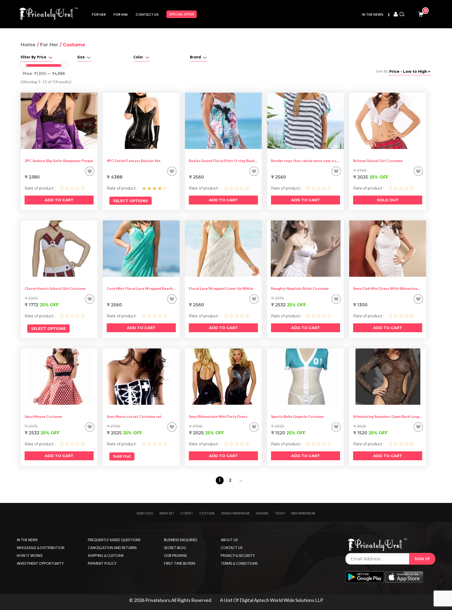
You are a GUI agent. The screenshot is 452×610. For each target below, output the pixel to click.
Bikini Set (167, 513)
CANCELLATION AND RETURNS (112, 548)
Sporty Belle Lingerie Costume (297, 416)
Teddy (280, 513)
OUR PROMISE (175, 555)
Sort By (382, 71)
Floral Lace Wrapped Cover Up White (221, 288)
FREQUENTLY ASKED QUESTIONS (114, 540)
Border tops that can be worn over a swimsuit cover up (305, 160)
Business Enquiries (180, 540)
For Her (99, 14)
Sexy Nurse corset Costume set (134, 416)
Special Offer (181, 14)
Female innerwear (235, 513)
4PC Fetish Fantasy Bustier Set (134, 160)
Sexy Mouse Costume (43, 416)
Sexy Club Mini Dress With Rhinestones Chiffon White (387, 288)
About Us (229, 540)
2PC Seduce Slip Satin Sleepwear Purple (59, 160)
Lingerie (262, 513)
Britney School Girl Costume (378, 160)
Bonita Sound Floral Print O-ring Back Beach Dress (223, 160)
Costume (207, 513)
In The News (372, 14)
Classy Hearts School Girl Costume (55, 288)
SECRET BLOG (175, 548)
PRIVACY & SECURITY (238, 555)
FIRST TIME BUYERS (179, 563)
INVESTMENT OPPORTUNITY (40, 563)
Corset (186, 513)
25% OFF (370, 177)
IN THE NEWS (27, 540)
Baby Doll (145, 513)
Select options (130, 200)
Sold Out (388, 200)
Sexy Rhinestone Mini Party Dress (218, 416)
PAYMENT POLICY (102, 563)
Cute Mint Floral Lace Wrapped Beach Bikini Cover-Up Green (141, 288)
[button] (89, 171)
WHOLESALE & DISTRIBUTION (40, 548)
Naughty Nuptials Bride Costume (300, 288)
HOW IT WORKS (30, 555)
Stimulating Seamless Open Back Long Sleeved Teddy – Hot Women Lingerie (387, 416)
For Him (121, 14)
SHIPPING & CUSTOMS (106, 555)
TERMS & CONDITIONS (239, 563)
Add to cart (59, 200)
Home (28, 45)
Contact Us (147, 14)
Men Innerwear (303, 513)
